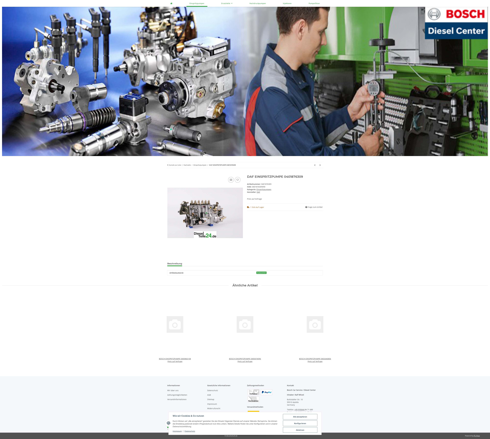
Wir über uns (173, 390)
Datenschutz (190, 431)
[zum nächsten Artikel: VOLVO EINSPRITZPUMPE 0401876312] (320, 165)
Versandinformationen (177, 399)
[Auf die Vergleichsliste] (231, 180)
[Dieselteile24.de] (171, 3)
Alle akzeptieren (300, 417)
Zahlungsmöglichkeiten (177, 395)
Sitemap (210, 399)
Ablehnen (300, 430)
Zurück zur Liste (175, 165)
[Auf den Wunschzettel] (237, 180)
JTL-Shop (477, 436)
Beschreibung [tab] (174, 263)
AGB (209, 395)
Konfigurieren (300, 423)
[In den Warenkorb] (169, 173)
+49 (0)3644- (299, 409)
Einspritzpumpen (263, 189)
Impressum (177, 431)
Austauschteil (261, 273)
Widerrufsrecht (213, 408)
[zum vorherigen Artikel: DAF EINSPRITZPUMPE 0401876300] (314, 165)
